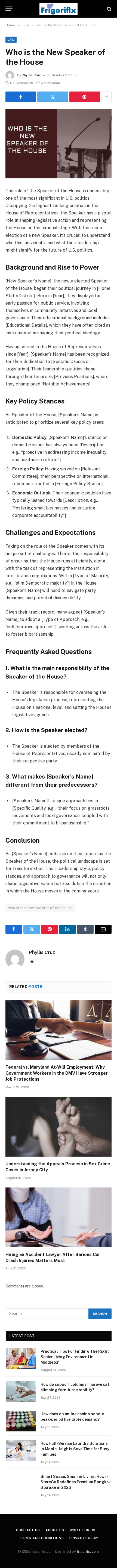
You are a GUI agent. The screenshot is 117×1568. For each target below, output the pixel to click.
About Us (54, 1530)
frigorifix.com (88, 1551)
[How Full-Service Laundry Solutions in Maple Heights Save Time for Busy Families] (21, 1450)
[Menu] (9, 9)
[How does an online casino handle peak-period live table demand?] (21, 1421)
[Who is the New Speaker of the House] (58, 143)
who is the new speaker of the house (40, 908)
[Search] (109, 9)
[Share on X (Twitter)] (52, 97)
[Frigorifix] (58, 9)
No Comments (21, 83)
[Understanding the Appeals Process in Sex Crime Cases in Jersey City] (58, 1127)
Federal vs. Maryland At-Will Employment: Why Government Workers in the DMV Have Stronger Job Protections (56, 1073)
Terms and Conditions (41, 1538)
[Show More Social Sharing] (106, 97)
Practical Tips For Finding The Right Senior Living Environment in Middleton (75, 1356)
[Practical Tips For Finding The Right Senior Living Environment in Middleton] (21, 1358)
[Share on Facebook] (20, 97)
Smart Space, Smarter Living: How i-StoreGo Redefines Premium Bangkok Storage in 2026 (76, 1482)
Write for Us (83, 1530)
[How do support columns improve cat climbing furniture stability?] (21, 1391)
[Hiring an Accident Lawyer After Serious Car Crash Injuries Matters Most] (58, 1217)
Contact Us (28, 1530)
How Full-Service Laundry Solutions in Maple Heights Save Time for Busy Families (75, 1449)
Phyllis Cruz (31, 75)
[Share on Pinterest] (84, 97)
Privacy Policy (83, 1538)
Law (11, 39)
